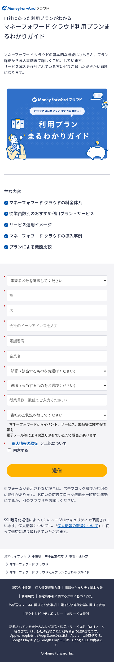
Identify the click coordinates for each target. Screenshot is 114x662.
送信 (57, 470)
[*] (57, 273)
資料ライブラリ (15, 556)
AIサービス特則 (78, 613)
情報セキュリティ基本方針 (84, 587)
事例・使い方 (78, 556)
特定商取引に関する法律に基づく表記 (65, 596)
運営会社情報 (21, 587)
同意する (20, 450)
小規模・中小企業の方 (48, 556)
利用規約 (27, 596)
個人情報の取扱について (78, 525)
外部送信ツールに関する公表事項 (32, 605)
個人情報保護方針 (47, 587)
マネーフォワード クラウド (29, 564)
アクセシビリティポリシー (44, 613)
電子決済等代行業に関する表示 (83, 605)
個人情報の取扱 (25, 443)
